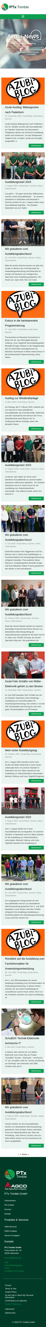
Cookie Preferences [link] (13, 1304)
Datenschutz (10, 1313)
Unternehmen (10, 189)
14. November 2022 (13, 690)
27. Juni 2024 (10, 329)
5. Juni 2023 (10, 544)
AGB (6, 1262)
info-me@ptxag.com (12, 1258)
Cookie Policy (11, 1292)
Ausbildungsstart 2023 (18, 465)
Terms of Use (10, 1289)
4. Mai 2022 (10, 1047)
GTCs (6, 1268)
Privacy (8, 1285)
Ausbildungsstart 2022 (18, 817)
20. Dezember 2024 (13, 116)
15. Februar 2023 (12, 618)
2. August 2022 (11, 821)
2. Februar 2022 (11, 1116)
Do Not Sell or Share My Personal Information (19, 1296)
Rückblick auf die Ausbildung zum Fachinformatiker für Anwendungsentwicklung (24, 963)
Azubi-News (38, 116)
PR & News (9, 1205)
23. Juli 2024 (10, 258)
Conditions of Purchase (14, 1271)
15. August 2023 (11, 469)
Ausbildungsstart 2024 (18, 181)
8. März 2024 (10, 402)
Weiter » (25, 1154)
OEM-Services (10, 1227)
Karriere (8, 119)
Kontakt (7, 1214)
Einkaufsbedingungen (13, 1265)
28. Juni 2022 (10, 893)
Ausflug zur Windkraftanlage (21, 398)
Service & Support (12, 1235)
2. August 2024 (11, 186)
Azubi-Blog (27, 116)
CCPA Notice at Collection (16, 1301)
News (40, 186)
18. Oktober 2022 (12, 754)
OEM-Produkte (10, 1231)
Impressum (9, 1309)
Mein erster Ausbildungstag (21, 750)
